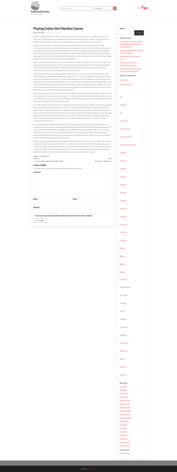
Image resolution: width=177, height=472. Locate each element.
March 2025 (124, 439)
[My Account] (138, 8)
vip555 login (124, 343)
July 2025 (123, 425)
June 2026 (123, 390)
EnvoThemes (92, 469)
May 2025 (123, 432)
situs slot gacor (125, 129)
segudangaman (51, 32)
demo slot (123, 335)
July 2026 (123, 386)
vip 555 (122, 311)
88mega (122, 248)
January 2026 (124, 404)
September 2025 (126, 418)
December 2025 (125, 407)
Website (36, 207)
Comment (37, 172)
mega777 (123, 367)
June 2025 (123, 428)
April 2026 (123, 393)
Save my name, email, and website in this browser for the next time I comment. (64, 216)
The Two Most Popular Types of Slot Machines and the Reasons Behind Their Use (131, 44)
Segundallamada (40, 11)
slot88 (122, 359)
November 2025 (125, 411)
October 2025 (125, 414)
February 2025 (125, 442)
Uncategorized (44, 156)
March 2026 (124, 397)
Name (35, 199)
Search (122, 28)
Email (75, 199)
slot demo (123, 319)
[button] (144, 8)
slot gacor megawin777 (128, 144)
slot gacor (123, 105)
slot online (123, 80)
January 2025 (124, 446)
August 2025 (124, 421)
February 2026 (125, 400)
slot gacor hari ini (126, 84)
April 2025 (123, 435)
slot (121, 97)
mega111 (123, 375)
